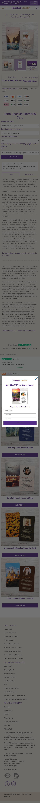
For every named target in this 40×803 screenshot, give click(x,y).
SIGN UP (20, 423)
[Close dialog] (36, 378)
